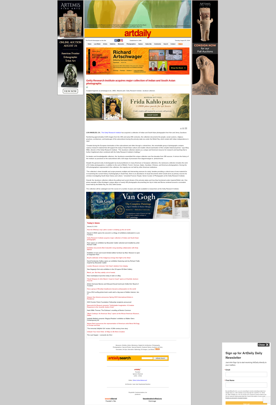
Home (89, 44)
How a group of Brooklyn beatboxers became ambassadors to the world (111, 289)
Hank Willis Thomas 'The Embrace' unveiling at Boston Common (109, 310)
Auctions (154, 347)
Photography (156, 345)
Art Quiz (125, 349)
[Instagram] (121, 41)
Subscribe (148, 44)
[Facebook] (115, 41)
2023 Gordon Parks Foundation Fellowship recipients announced (109, 302)
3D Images (144, 349)
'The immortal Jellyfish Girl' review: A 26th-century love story (107, 328)
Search (166, 44)
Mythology (137, 349)
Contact (173, 44)
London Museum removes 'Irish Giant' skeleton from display (107, 266)
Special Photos (126, 347)
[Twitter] (118, 41)
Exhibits (124, 345)
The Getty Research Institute (111, 132)
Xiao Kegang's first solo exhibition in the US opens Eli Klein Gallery (109, 269)
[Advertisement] (165, 237)
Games (140, 44)
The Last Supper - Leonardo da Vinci (99, 335)
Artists (105, 44)
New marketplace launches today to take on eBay (104, 276)
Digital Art (141, 345)
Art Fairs (160, 347)
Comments (157, 44)
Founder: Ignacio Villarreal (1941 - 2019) (138, 374)
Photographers (131, 44)
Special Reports (136, 347)
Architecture (148, 345)
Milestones (134, 345)
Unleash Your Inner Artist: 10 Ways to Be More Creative (106, 332)
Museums (121, 44)
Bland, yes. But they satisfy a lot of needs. (101, 272)
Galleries (112, 44)
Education (131, 349)
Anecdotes (119, 349)
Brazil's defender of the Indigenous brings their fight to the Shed (108, 258)
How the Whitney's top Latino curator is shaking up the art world (108, 230)
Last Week (97, 44)
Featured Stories (146, 347)
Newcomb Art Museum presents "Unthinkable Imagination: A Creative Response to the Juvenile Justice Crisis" (110, 306)
